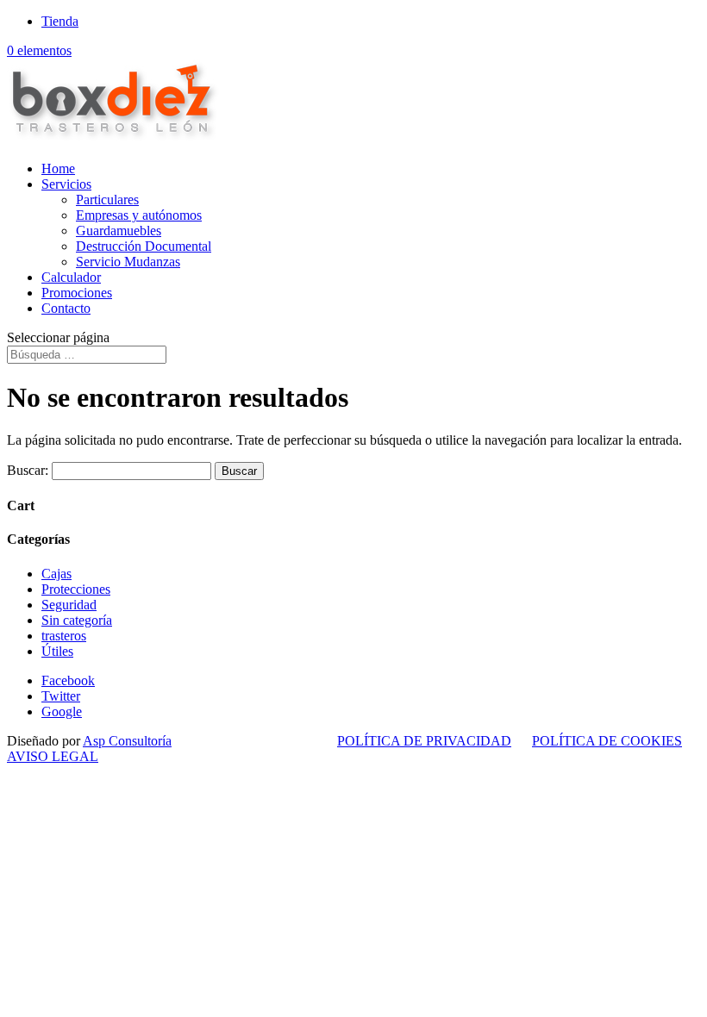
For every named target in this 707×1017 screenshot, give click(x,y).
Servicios (66, 184)
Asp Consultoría (127, 740)
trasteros (63, 635)
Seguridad (69, 604)
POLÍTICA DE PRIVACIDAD (424, 740)
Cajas (56, 573)
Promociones (76, 292)
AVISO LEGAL (52, 756)
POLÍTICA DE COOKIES (607, 740)
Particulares (107, 199)
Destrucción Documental (143, 246)
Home (58, 168)
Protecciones (75, 589)
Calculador (71, 277)
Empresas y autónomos (139, 215)
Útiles (57, 651)
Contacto (66, 308)
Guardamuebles (118, 230)
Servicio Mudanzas (128, 261)
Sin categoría (76, 620)
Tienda (59, 21)
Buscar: (27, 470)
